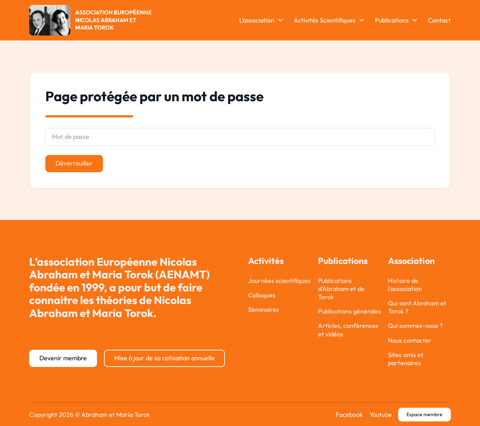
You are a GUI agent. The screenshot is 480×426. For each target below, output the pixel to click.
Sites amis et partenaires (405, 359)
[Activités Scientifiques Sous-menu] (361, 20)
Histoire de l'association (405, 285)
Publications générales (349, 311)
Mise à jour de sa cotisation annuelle (164, 358)
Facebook (349, 415)
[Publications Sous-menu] (414, 20)
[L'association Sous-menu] (280, 20)
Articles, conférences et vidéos (348, 330)
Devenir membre (63, 358)
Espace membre (424, 414)
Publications (392, 20)
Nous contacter (410, 340)
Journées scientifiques (279, 281)
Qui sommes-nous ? (415, 326)
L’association (256, 20)
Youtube (380, 415)
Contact (439, 20)
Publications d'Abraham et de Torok (341, 289)
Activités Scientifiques (325, 20)
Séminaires (263, 309)
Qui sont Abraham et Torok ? (417, 307)
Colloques (261, 295)
